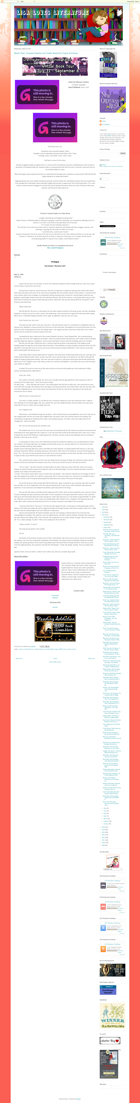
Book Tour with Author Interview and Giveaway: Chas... (111, 803)
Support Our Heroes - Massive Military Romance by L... (112, 751)
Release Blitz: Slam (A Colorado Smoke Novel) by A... (111, 624)
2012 (103, 837)
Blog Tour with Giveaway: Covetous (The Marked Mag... (110, 765)
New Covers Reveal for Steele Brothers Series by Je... (112, 720)
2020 (103, 507)
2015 (103, 829)
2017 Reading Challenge (112, 923)
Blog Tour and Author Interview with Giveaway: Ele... (112, 674)
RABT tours (62, 649)
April (105, 816)
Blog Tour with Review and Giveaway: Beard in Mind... (112, 639)
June (105, 811)
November (107, 519)
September (107, 525)
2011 (103, 840)
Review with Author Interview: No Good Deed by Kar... (111, 770)
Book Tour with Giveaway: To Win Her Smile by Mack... (111, 649)
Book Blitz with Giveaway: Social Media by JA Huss (111, 653)
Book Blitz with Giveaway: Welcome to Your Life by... (111, 747)
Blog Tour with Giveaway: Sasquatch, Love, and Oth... (110, 707)
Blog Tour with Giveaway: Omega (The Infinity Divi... (111, 579)
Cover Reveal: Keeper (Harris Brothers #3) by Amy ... (111, 613)
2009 (103, 845)
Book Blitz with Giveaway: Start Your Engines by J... (111, 698)
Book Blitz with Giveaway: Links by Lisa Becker (111, 756)
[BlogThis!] (43, 646)
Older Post (91, 658)
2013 (103, 835)
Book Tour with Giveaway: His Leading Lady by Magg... (112, 694)
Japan (56, 649)
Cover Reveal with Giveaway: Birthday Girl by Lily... (111, 553)
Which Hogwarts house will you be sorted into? (111, 166)
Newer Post (19, 658)
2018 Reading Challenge (112, 902)
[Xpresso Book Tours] (114, 387)
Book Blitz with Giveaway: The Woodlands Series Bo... (111, 683)
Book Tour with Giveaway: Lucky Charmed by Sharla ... (111, 629)
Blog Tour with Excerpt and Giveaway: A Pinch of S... (111, 567)
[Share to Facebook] (47, 646)
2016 (103, 827)
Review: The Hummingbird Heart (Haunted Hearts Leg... (111, 689)
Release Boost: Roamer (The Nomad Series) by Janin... (111, 592)
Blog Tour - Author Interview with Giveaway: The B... (111, 540)
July (105, 808)
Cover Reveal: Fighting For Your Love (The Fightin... (111, 575)
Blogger (78, 1099)
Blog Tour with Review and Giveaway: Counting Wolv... (112, 634)
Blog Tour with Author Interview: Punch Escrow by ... (112, 738)
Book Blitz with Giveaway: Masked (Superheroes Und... (111, 644)
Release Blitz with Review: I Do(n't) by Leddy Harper (111, 716)
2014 (103, 832)
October (106, 522)
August (106, 527)
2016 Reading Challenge (112, 944)
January (106, 824)
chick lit (21, 649)
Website (55, 598)
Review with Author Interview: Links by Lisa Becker (111, 784)
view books (122, 248)
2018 (103, 512)
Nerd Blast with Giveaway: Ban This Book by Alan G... (112, 678)
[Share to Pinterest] (48, 646)
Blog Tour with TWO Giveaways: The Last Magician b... (110, 618)
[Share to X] (45, 646)
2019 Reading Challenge (112, 880)
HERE (109, 136)
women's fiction (71, 649)
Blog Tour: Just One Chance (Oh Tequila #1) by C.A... (111, 584)
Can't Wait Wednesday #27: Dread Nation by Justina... (111, 544)
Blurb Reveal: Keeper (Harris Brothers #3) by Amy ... (111, 743)
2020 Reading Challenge (112, 237)
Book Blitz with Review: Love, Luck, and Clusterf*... (112, 657)
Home (55, 658)
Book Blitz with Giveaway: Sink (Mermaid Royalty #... (111, 760)
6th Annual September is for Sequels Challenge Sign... (111, 665)
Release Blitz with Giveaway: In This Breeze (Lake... (111, 588)
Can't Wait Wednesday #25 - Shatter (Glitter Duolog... (111, 792)
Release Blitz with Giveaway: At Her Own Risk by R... (111, 670)
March (106, 818)
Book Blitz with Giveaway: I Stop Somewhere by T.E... (111, 702)
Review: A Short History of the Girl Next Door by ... (112, 788)
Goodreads (55, 595)
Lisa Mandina (106, 124)
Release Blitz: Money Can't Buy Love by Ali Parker (111, 609)
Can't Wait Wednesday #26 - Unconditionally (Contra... (111, 596)
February (106, 821)
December (107, 517)
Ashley (104, 121)
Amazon (55, 607)
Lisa (108, 240)
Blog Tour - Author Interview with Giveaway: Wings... (111, 605)
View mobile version (55, 662)
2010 (103, 842)
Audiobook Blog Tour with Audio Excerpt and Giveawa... (110, 558)
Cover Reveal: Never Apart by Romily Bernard (112, 729)
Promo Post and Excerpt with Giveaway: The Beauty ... (111, 661)
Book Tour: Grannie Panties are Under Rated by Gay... (111, 600)
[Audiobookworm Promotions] (113, 431)
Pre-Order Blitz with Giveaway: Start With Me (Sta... (111, 535)
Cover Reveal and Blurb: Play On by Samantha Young (112, 712)
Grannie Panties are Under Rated (44, 649)
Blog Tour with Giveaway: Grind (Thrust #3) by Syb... (111, 733)
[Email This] (41, 646)
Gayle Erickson (28, 649)
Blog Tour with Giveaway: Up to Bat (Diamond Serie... (111, 774)
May (105, 813)
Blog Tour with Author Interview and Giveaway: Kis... (111, 779)
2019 (103, 509)
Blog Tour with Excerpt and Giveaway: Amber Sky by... (112, 530)
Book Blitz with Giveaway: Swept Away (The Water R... (111, 797)
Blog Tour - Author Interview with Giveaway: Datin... (111, 549)
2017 (103, 515)
